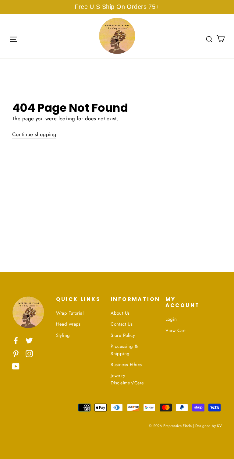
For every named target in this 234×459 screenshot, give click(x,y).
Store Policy (123, 335)
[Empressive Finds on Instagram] (29, 353)
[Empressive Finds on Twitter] (29, 340)
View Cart (175, 330)
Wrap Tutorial (70, 313)
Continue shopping (34, 134)
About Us (120, 313)
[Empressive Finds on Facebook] (16, 340)
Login (171, 319)
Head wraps (68, 324)
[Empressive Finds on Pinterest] (16, 353)
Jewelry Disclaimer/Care (127, 379)
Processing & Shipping (124, 350)
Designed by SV (208, 425)
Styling (63, 335)
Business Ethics (126, 364)
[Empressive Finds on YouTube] (16, 366)
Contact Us (122, 324)
